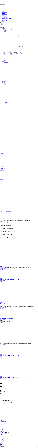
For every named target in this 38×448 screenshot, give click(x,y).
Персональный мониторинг (4, 17)
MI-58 (4, 60)
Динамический (16, 53)
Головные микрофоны (4, 14)
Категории (3, 61)
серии (11, 29)
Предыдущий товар (2, 170)
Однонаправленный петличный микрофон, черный (6, 318)
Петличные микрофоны (4, 16)
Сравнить (1, 210)
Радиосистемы (2, 19)
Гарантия (2, 424)
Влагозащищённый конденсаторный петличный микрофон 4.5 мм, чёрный (9, 377)
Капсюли (3, 15)
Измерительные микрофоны (5, 55)
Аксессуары (2, 5)
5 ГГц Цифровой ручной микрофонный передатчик (20, 41)
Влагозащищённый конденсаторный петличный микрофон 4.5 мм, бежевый (9, 355)
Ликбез (2, 430)
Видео (2, 429)
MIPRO (8, 222)
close (0, 443)
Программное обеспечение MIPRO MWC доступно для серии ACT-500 (7, 412)
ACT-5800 (12, 32)
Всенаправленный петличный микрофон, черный (6, 303)
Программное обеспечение (5, 21)
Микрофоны (2, 420)
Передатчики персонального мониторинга (6, 18)
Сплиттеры (5, 83)
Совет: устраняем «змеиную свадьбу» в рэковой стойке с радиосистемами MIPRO (8, 408)
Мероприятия (2, 431)
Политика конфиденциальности (4, 426)
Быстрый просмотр (2, 269)
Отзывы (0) (1, 238)
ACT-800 (12, 31)
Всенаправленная (11, 54)
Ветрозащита (5, 101)
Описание (1, 214)
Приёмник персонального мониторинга (7, 62)
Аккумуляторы (3, 6)
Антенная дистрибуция (3, 10)
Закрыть (1, 263)
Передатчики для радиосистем (5, 20)
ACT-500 (12, 30)
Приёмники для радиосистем (5, 31)
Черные (22, 53)
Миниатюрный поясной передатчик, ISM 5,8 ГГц (20, 35)
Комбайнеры (3, 13)
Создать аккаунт (1, 447)
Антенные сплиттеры (4, 12)
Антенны (3, 11)
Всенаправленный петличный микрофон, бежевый (6, 264)
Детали (1, 221)
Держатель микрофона (6, 102)
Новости (2, 425)
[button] (1, 283)
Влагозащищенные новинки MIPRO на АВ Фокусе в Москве (6, 416)
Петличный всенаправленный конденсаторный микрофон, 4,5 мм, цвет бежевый (10, 279)
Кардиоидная (11, 53)
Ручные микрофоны (5, 53)
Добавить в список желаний (3, 268)
